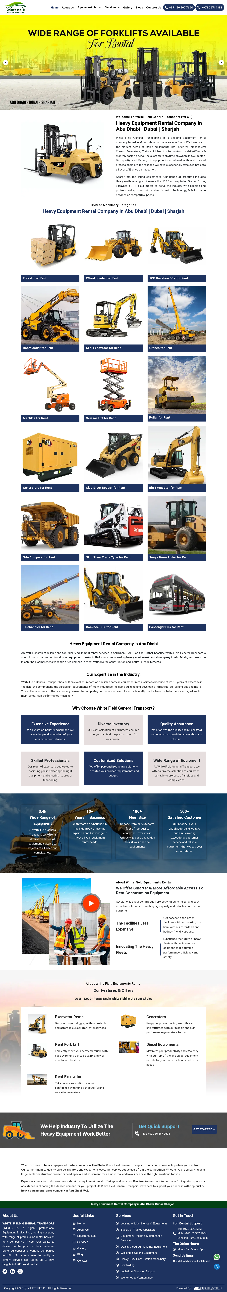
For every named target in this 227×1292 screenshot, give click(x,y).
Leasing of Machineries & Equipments (144, 1223)
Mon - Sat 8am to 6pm (191, 1249)
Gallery (127, 7)
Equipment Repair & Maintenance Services (141, 1238)
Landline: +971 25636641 (192, 1237)
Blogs (139, 7)
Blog (80, 1254)
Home (54, 7)
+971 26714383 (212, 7)
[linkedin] (12, 1271)
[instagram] (20, 1271)
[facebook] (4, 1271)
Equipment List (88, 7)
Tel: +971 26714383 (189, 1228)
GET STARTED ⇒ (204, 1129)
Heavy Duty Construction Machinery (143, 1259)
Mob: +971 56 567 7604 (192, 1233)
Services (110, 7)
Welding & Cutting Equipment (139, 1252)
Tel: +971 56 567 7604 (156, 1133)
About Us (68, 7)
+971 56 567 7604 (181, 7)
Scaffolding (127, 1265)
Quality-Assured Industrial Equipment (144, 1246)
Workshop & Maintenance (137, 1277)
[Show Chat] (217, 1257)
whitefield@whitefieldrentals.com (193, 1261)
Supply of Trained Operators (138, 1229)
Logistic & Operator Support (138, 1271)
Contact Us (153, 7)
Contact (82, 1260)
